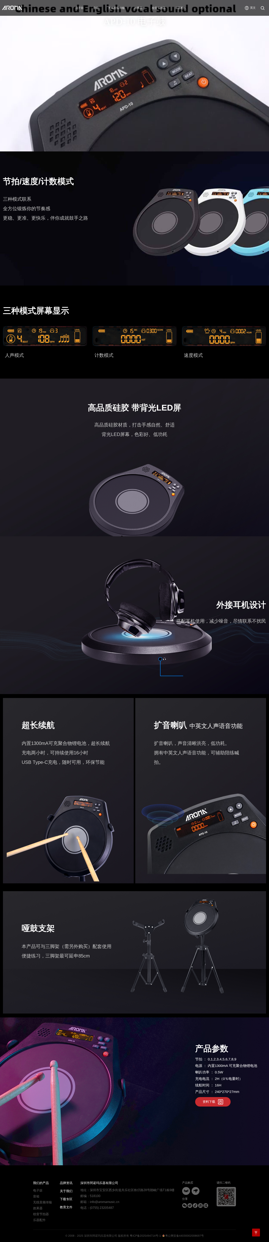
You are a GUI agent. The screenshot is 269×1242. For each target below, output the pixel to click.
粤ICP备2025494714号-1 (145, 1235)
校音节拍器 (41, 1214)
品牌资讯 (66, 1183)
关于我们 (66, 1191)
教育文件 (66, 1207)
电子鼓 (38, 1190)
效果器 (38, 1208)
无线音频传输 (42, 1202)
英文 (253, 7)
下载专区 (66, 1199)
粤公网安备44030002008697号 (184, 1235)
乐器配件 (39, 1220)
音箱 (36, 1196)
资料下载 (209, 1101)
